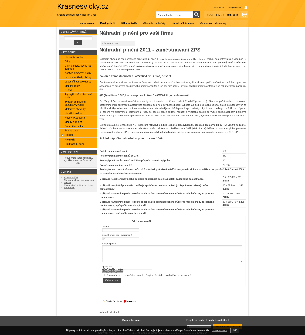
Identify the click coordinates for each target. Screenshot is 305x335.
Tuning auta (71, 130)
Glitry (68, 61)
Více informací (184, 275)
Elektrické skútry (74, 57)
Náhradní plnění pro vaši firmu (79, 180)
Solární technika (74, 126)
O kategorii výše (110, 43)
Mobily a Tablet (73, 121)
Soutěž (67, 182)
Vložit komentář (141, 221)
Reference (69, 187)
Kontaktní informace (183, 23)
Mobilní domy (72, 85)
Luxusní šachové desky (78, 81)
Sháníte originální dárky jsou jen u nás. (77, 15)
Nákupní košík (129, 23)
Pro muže (70, 139)
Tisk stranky (114, 312)
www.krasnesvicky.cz (170, 59)
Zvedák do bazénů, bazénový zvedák (75, 103)
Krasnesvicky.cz (83, 6)
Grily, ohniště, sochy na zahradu (78, 67)
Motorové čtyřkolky (75, 109)
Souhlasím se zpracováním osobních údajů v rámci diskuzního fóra (141, 275)
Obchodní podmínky (154, 23)
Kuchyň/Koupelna (75, 117)
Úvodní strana (86, 23)
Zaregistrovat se (234, 8)
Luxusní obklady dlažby (78, 77)
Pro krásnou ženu (75, 143)
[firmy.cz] (119, 305)
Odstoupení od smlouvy (213, 23)
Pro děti (69, 134)
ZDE (78, 163)
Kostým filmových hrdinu (78, 73)
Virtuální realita (73, 113)
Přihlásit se (219, 8)
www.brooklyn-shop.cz (194, 59)
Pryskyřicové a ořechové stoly (78, 96)
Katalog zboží (107, 23)
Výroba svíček (71, 177)
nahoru (103, 312)
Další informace (219, 330)
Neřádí (68, 90)
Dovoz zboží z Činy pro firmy (78, 185)
